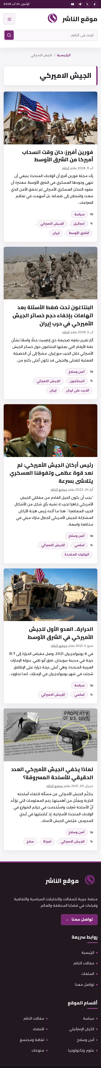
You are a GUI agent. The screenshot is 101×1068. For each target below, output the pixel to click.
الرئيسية (64, 55)
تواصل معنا (84, 984)
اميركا (47, 841)
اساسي (79, 545)
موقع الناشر (80, 19)
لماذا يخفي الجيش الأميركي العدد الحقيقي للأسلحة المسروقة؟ (52, 773)
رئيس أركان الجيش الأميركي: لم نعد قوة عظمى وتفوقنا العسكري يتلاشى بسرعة (51, 473)
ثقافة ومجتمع (32, 1040)
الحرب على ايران (77, 390)
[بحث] (9, 35)
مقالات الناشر (84, 963)
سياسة (79, 214)
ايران (56, 233)
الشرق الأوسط (79, 233)
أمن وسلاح (76, 372)
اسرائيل (79, 223)
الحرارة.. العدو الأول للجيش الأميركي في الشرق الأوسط (60, 633)
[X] (87, 4)
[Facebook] (94, 4)
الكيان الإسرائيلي (81, 1029)
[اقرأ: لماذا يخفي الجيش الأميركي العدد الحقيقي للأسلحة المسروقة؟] (50, 734)
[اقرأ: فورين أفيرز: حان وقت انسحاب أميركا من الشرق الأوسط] (50, 118)
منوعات (38, 1050)
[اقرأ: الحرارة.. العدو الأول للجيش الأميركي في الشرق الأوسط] (50, 595)
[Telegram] (80, 4)
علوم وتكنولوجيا (81, 1050)
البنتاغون (77, 381)
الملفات (87, 973)
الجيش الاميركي (52, 223)
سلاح (30, 841)
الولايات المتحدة (76, 554)
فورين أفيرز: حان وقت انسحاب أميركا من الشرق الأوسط (57, 155)
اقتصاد (38, 1029)
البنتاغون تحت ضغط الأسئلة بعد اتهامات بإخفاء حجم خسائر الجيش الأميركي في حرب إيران (53, 315)
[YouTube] (72, 4)
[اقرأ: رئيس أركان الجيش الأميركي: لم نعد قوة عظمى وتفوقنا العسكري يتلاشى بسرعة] (50, 430)
